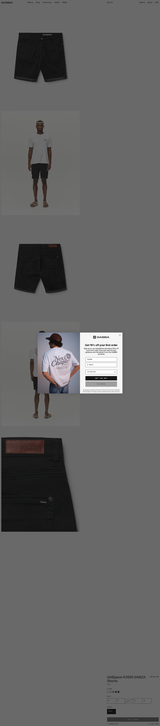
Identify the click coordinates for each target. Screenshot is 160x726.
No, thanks (101, 384)
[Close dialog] (120, 335)
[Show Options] (115, 372)
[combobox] (100, 372)
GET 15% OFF (101, 378)
